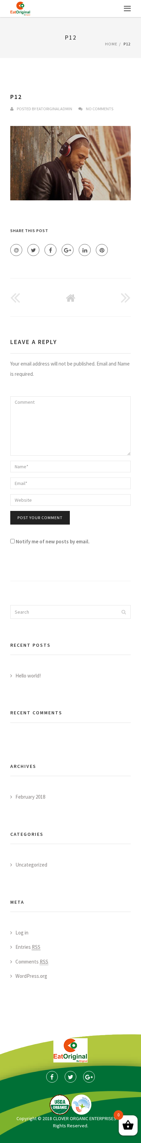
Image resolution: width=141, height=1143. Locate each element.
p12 (16, 97)
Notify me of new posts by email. (53, 541)
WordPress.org (31, 976)
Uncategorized (31, 864)
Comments (31, 961)
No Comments (99, 108)
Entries (27, 947)
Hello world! (28, 675)
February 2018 (30, 797)
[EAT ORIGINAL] (20, 8)
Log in (21, 932)
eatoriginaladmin (54, 108)
